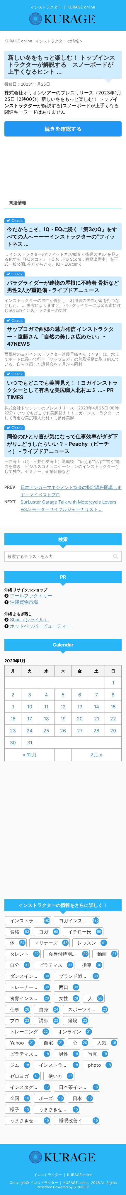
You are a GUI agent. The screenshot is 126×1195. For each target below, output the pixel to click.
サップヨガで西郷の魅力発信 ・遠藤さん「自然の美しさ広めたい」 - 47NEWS (60, 336)
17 (29, 719)
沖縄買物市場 (24, 602)
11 (46, 707)
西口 (68, 987)
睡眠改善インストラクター (79, 1120)
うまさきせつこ (58, 1109)
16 (13, 719)
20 (80, 719)
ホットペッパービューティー (40, 626)
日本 (82, 1098)
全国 (19, 1098)
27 (80, 731)
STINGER (81, 1187)
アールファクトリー (31, 596)
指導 (91, 965)
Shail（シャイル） (29, 619)
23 (13, 731)
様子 (19, 1109)
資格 (19, 932)
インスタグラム (29, 1087)
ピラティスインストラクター (30, 1054)
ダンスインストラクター (30, 976)
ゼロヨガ (24, 1076)
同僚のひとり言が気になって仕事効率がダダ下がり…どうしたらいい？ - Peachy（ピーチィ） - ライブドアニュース (62, 443)
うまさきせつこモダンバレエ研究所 (30, 1120)
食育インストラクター (30, 998)
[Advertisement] (63, 166)
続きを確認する (63, 128)
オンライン (74, 1032)
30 (13, 743)
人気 (106, 1043)
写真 (97, 1054)
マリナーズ (51, 943)
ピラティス (55, 965)
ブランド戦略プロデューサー (79, 976)
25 (46, 731)
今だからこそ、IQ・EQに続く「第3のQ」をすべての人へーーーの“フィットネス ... (62, 236)
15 (113, 707)
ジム (19, 1065)
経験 (77, 1020)
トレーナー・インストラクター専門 (30, 987)
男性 (68, 1054)
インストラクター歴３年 (59, 1065)
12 (63, 707)
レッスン (91, 943)
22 (113, 719)
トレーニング (29, 1032)
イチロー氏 (84, 932)
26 (63, 731)
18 (46, 719)
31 (29, 743)
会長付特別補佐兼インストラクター (69, 954)
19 (63, 719)
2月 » (96, 755)
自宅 (53, 1043)
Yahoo (22, 1043)
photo (99, 1065)
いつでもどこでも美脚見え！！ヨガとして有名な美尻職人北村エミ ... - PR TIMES (62, 390)
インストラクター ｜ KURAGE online (63, 1174)
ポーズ (51, 1098)
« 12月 (30, 755)
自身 (48, 1009)
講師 (48, 1020)
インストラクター (30, 921)
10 (29, 707)
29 (113, 731)
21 (96, 719)
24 (30, 731)
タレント (24, 954)
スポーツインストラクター (88, 1009)
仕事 (19, 1009)
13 (79, 707)
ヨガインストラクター (79, 921)
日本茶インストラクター (79, 1087)
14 (96, 707)
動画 (106, 954)
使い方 (60, 1076)
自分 (19, 965)
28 (96, 731)
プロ (19, 1020)
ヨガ (48, 932)
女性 (68, 998)
